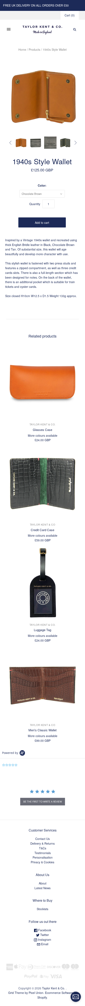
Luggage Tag (42, 630)
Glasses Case (42, 429)
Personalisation (43, 857)
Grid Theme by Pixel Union (25, 993)
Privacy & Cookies (42, 862)
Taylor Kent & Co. (42, 424)
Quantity (34, 204)
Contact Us (42, 839)
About (42, 883)
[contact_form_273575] (76, 997)
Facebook (44, 930)
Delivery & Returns (42, 843)
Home (22, 49)
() (70, 15)
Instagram (44, 939)
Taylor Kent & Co (42, 524)
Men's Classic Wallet (42, 730)
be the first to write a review (42, 801)
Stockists (42, 909)
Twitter (44, 935)
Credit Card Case (42, 530)
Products (34, 49)
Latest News (42, 888)
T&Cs (42, 848)
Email (44, 944)
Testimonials (42, 853)
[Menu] (8, 29)
